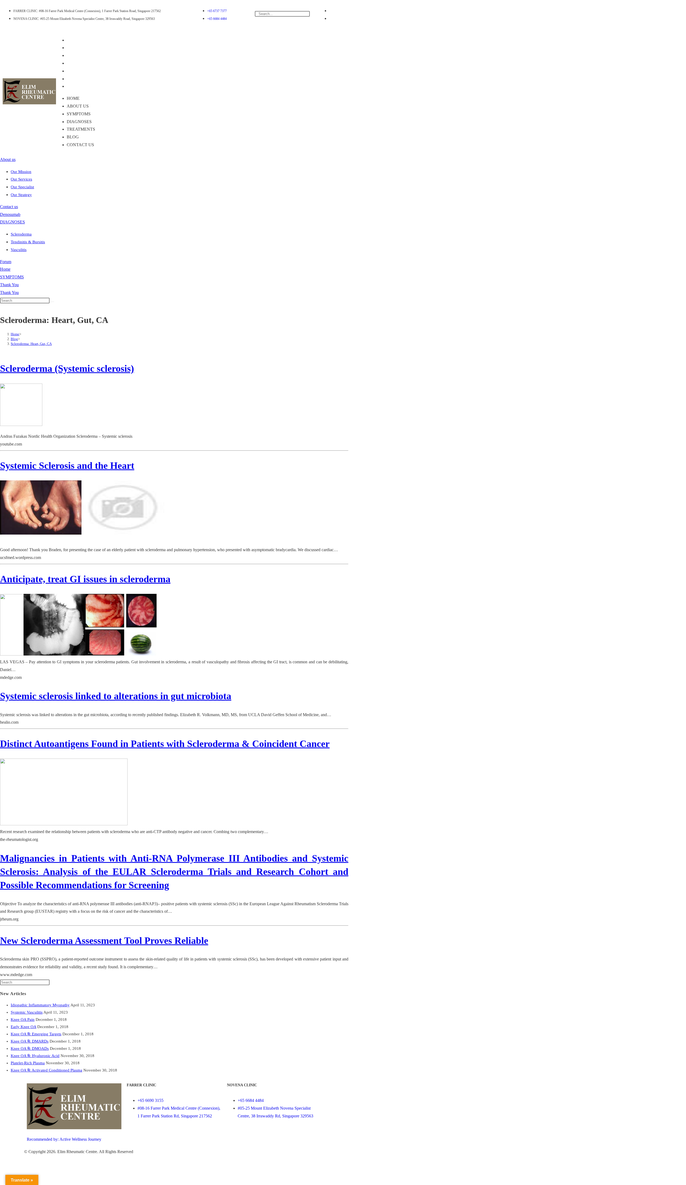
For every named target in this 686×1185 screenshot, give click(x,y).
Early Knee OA (23, 1027)
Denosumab (10, 214)
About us (81, 47)
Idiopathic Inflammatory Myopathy (40, 1005)
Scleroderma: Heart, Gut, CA (31, 344)
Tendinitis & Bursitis (28, 242)
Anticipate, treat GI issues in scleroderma (85, 579)
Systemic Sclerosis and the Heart (67, 465)
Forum (5, 261)
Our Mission (21, 172)
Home (76, 40)
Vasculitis (19, 250)
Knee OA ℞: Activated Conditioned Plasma (46, 1070)
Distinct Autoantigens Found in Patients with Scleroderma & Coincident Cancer (165, 743)
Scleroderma (21, 234)
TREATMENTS (84, 71)
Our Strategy (21, 195)
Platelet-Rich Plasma (28, 1063)
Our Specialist (22, 187)
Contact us (84, 86)
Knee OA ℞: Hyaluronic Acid (35, 1056)
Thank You (9, 284)
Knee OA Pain (23, 1019)
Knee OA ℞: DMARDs (30, 1041)
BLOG (76, 78)
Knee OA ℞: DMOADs (30, 1048)
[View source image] (40, 507)
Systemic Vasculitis (27, 1012)
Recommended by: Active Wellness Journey (64, 1139)
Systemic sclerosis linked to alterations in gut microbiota (115, 696)
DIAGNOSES (82, 63)
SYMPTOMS (82, 55)
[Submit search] (52, 301)
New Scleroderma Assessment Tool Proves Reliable (104, 940)
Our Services (21, 179)
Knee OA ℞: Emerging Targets (36, 1034)
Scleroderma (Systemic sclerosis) (67, 368)
